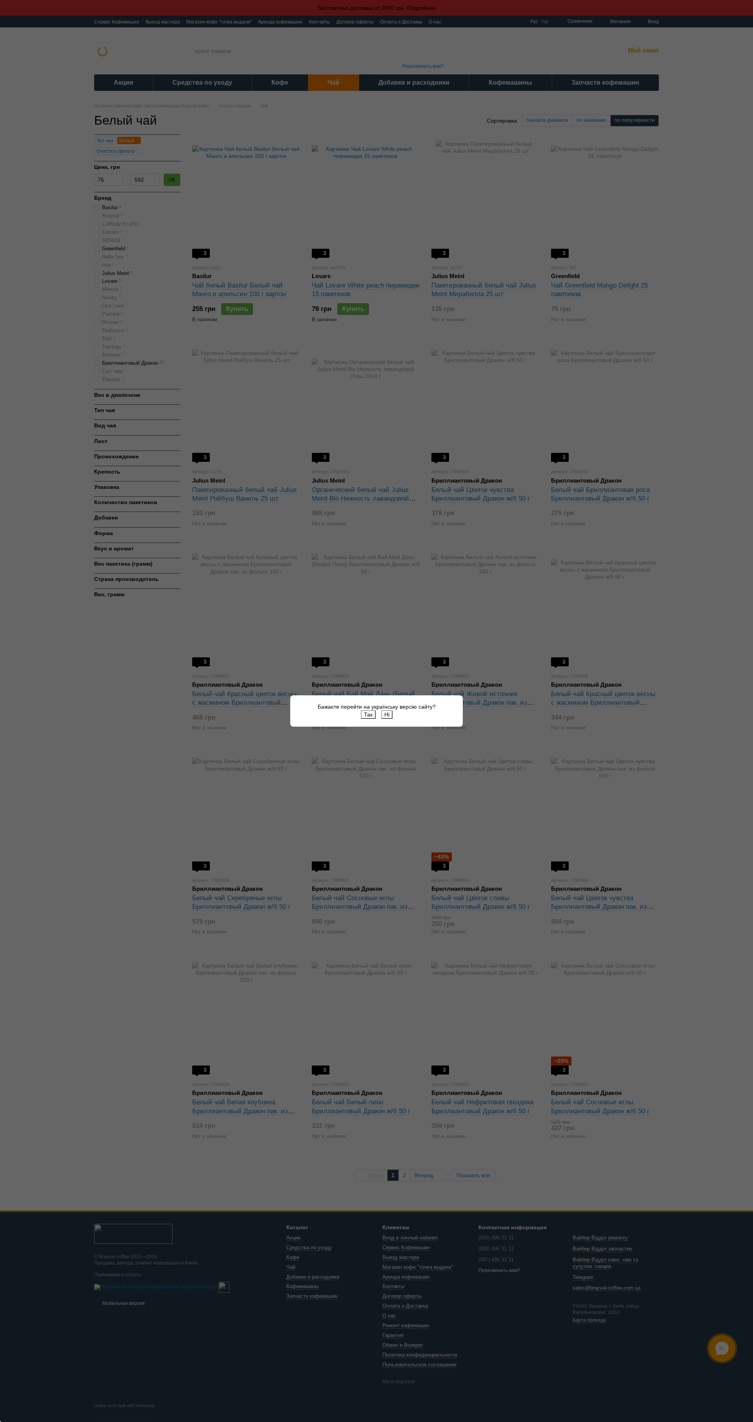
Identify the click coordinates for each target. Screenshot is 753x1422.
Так (368, 714)
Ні (386, 714)
